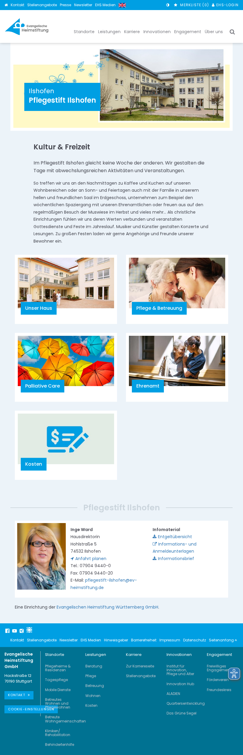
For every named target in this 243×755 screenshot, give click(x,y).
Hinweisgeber (116, 640)
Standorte (54, 654)
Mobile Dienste (58, 689)
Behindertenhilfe (59, 744)
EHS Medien (105, 4)
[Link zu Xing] (22, 630)
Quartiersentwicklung (186, 703)
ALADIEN (173, 693)
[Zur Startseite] (26, 26)
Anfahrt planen (90, 559)
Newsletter (83, 4)
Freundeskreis (219, 689)
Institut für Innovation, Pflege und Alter (180, 670)
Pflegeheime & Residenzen (58, 668)
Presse (65, 4)
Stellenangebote (42, 4)
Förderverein (218, 679)
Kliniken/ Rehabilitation (57, 732)
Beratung (93, 666)
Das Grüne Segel (181, 713)
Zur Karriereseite (140, 666)
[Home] (6, 5)
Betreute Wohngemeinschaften (65, 718)
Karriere (134, 654)
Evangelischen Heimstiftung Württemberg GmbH (107, 607)
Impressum (169, 640)
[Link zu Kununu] (29, 629)
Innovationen (179, 654)
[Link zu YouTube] (15, 630)
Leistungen (95, 654)
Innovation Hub (180, 683)
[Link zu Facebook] (8, 630)
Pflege (90, 675)
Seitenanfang (222, 640)
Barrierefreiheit (143, 640)
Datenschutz (194, 640)
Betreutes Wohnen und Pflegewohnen (57, 703)
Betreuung (94, 685)
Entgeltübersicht (175, 537)
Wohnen (92, 695)
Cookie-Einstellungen (31, 709)
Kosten (91, 705)
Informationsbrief (176, 559)
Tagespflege (56, 679)
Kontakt (17, 4)
